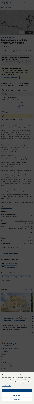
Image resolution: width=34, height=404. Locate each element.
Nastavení (17, 399)
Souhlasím (17, 390)
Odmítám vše (17, 395)
